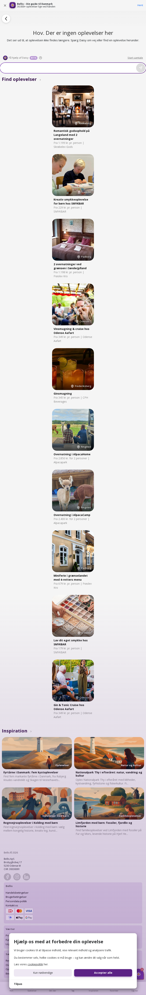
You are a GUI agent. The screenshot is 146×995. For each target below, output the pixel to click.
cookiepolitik (35, 964)
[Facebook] (7, 876)
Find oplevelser (21, 79)
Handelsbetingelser (17, 892)
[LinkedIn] (26, 876)
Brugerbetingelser (16, 897)
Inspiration (17, 731)
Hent (140, 5)
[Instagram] (17, 876)
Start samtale (135, 57)
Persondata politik (16, 901)
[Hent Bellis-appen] (12, 5)
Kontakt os (12, 905)
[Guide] (40, 58)
